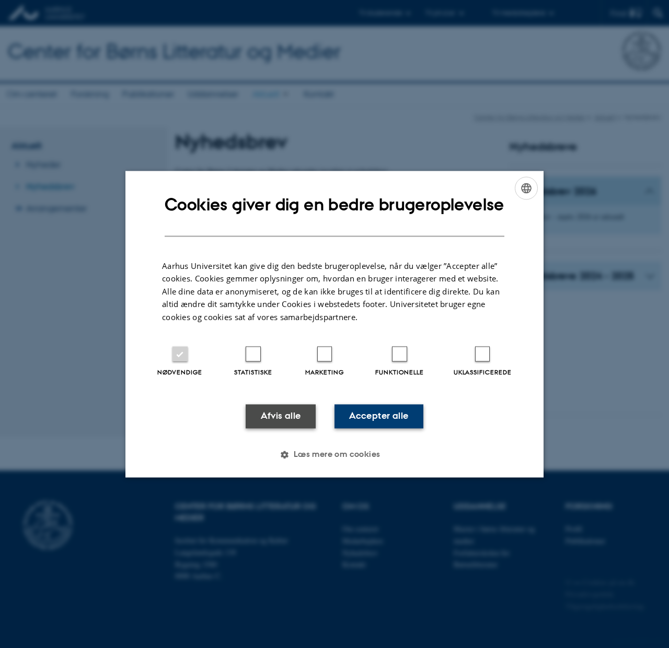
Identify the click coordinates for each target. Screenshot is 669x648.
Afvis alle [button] (281, 416)
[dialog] (334, 324)
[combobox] (526, 188)
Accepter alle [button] (378, 416)
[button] (334, 454)
